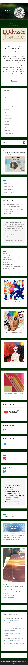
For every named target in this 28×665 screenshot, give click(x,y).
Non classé (6, 115)
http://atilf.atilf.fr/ (15, 493)
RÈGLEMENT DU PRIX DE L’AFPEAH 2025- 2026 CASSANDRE (14, 645)
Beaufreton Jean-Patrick (9, 643)
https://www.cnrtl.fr (10, 489)
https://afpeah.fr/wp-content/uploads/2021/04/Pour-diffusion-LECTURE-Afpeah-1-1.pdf (13, 266)
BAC (5, 97)
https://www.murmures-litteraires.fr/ (11, 541)
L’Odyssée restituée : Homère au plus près (14, 47)
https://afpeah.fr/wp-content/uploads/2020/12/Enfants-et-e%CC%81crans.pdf (12, 257)
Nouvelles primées (8, 118)
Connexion (6, 183)
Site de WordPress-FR (9, 192)
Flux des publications (8, 186)
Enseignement (7, 103)
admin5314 (19, 51)
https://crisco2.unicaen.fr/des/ (12, 503)
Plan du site (6, 124)
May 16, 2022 (19, 241)
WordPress (19, 661)
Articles (5, 94)
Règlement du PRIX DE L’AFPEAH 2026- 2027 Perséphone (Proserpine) (13, 620)
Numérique (6, 121)
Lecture (5, 112)
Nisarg (14, 663)
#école (18, 237)
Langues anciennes (8, 109)
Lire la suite (14, 80)
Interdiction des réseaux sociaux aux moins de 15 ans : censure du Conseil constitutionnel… (13, 211)
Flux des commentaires (9, 189)
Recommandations (8, 133)
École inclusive (7, 100)
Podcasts (6, 127)
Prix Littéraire (7, 130)
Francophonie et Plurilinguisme (11, 106)
